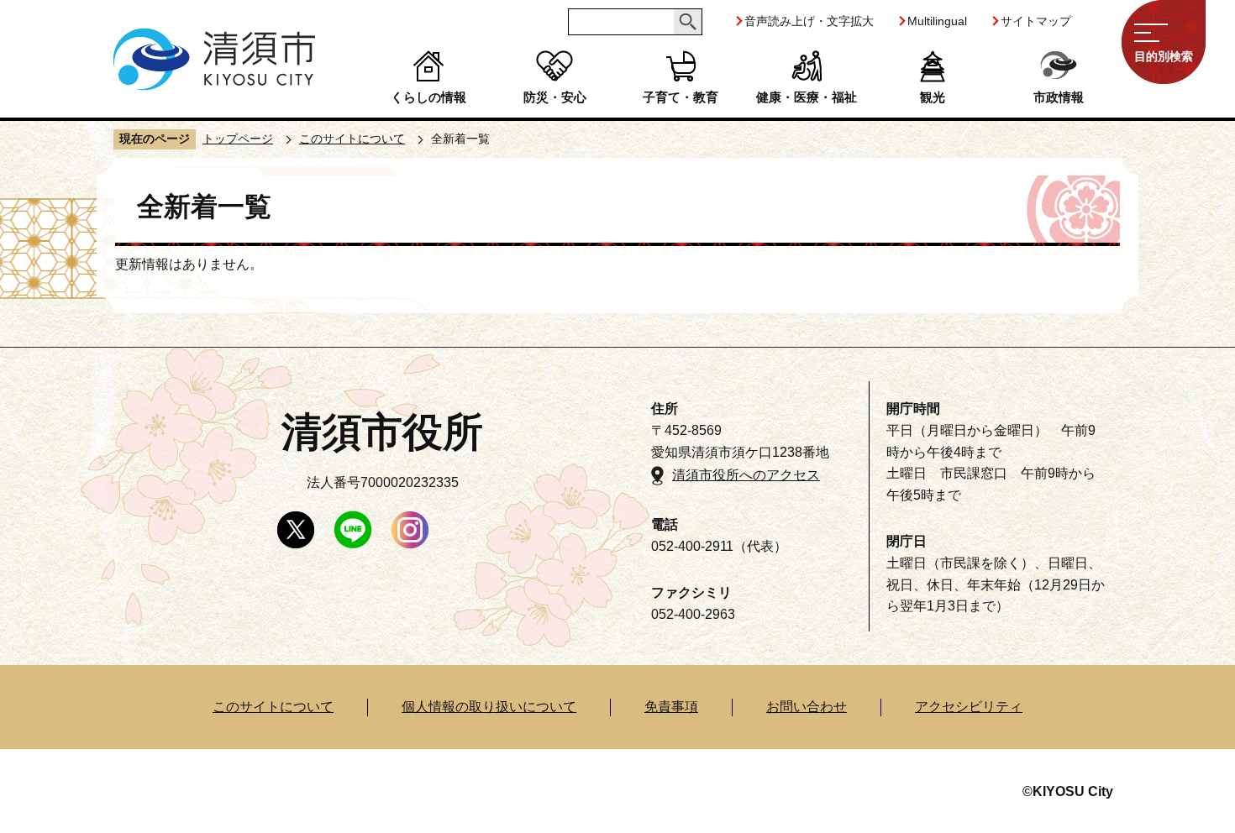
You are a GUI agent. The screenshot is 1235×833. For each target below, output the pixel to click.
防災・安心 (554, 97)
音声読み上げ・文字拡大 (809, 21)
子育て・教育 (680, 97)
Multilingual (937, 21)
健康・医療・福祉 (806, 97)
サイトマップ (1036, 21)
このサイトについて (352, 138)
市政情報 (1058, 97)
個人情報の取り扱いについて (489, 706)
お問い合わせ (806, 706)
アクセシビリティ (968, 706)
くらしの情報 (428, 97)
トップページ (237, 138)
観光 (932, 97)
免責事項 (671, 706)
